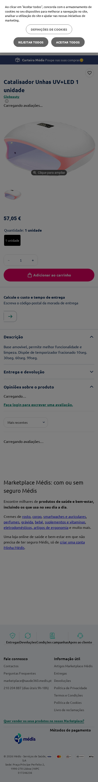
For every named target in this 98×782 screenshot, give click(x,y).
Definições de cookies (49, 29)
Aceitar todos (68, 42)
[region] (49, 26)
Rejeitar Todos (31, 42)
